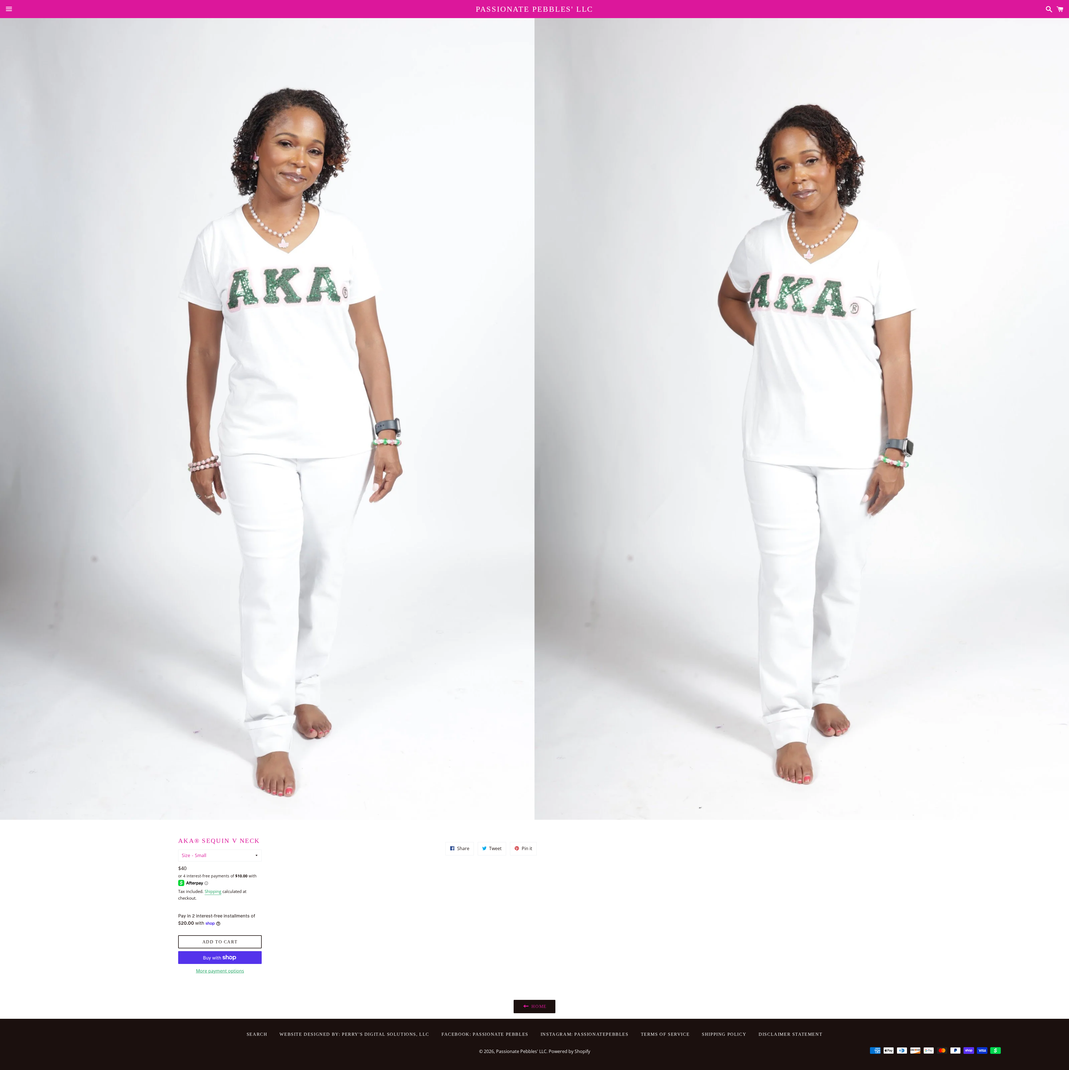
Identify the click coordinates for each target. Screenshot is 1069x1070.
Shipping (213, 891)
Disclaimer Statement (790, 1034)
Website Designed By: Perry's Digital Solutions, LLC (354, 1034)
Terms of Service (665, 1034)
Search (257, 1034)
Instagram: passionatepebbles (585, 1034)
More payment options (220, 971)
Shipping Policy (724, 1034)
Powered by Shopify (569, 1051)
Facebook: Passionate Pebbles (485, 1034)
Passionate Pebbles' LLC (534, 9)
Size (186, 855)
